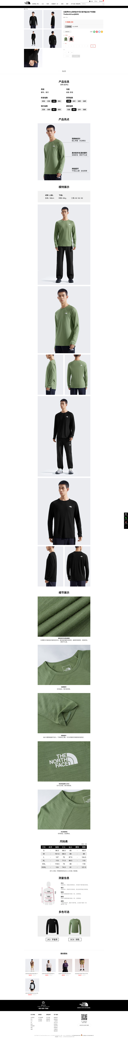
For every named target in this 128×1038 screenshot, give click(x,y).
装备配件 (53, 3)
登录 (96, 1)
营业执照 (56, 1036)
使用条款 (56, 1027)
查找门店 (48, 1020)
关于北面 (72, 3)
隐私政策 (56, 1030)
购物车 (101, 1)
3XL (93, 46)
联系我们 (56, 1024)
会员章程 (40, 1020)
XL (82, 46)
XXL (87, 46)
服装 (25, 9)
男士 (38, 3)
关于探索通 (40, 1017)
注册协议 (56, 1029)
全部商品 (33, 3)
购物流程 (56, 1017)
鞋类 (48, 3)
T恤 (27, 9)
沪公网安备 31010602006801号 (88, 1035)
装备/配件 (33, 1025)
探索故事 (77, 3)
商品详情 (64, 71)
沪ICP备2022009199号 (76, 1035)
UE (57, 3)
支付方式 (56, 1022)
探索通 (92, 1)
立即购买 (67, 56)
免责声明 (56, 1025)
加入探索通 (75, 26)
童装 (62, 3)
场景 (67, 3)
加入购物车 (76, 56)
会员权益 (40, 1019)
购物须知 (56, 1019)
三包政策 (56, 1020)
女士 (43, 3)
